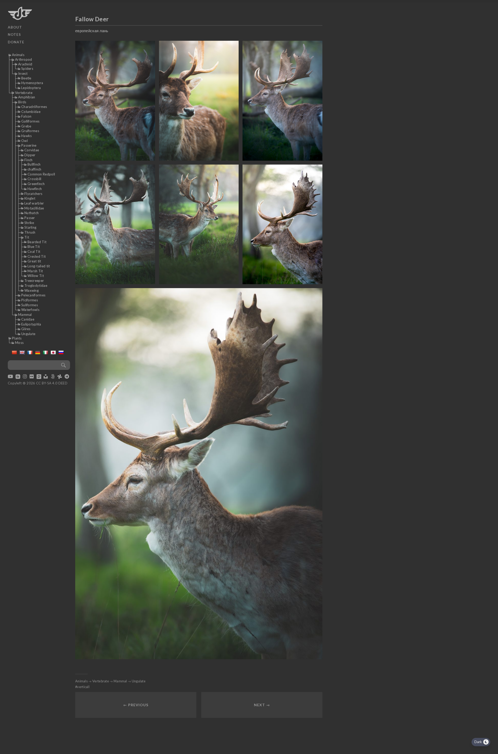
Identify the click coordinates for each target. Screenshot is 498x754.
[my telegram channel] (67, 377)
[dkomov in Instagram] (25, 377)
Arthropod (23, 59)
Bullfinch (34, 164)
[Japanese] (53, 352)
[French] (29, 352)
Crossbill (34, 179)
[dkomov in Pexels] (39, 377)
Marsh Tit (35, 271)
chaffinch (34, 169)
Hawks (26, 136)
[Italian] (45, 352)
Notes (14, 34)
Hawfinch (34, 189)
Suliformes (29, 305)
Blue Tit (33, 246)
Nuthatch (31, 213)
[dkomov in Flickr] (32, 377)
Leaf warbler (34, 203)
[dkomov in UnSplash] (46, 377)
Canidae (27, 319)
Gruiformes (30, 131)
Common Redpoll (41, 174)
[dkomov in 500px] (53, 377)
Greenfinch (36, 184)
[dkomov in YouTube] (10, 377)
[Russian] (61, 352)
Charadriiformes (34, 107)
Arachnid (25, 64)
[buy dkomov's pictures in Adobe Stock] (18, 377)
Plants (17, 338)
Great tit (34, 261)
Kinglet (29, 198)
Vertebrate (23, 93)
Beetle (26, 78)
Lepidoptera (31, 88)
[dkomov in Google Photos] (59, 377)
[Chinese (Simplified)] (14, 352)
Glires (26, 329)
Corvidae (31, 150)
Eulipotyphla (31, 324)
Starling (30, 227)
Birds (22, 102)
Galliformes (30, 121)
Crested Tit (36, 256)
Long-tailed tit (38, 266)
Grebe (26, 126)
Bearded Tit (36, 242)
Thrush (30, 232)
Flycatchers (33, 194)
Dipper (30, 155)
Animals (18, 55)
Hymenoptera (32, 83)
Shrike (29, 223)
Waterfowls (30, 310)
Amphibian (26, 97)
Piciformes (29, 300)
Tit (26, 237)
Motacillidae (34, 208)
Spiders (27, 68)
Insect (23, 73)
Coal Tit (33, 251)
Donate (16, 42)
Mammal (25, 315)
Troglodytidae (35, 285)
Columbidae (30, 112)
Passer (29, 218)
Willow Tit (35, 276)
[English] (22, 352)
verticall (83, 687)
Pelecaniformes (33, 295)
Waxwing (31, 290)
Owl (24, 141)
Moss (19, 343)
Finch (28, 160)
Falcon (26, 116)
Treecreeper (34, 280)
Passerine (29, 145)
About (15, 27)
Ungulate (28, 334)
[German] (37, 352)
